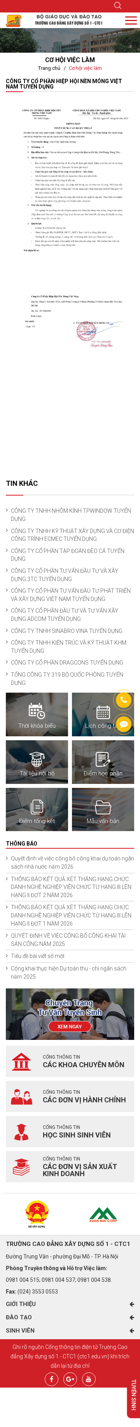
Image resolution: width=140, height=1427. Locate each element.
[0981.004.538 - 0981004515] (123, 700)
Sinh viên (20, 1330)
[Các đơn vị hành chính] (21, 1096)
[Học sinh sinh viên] (21, 1131)
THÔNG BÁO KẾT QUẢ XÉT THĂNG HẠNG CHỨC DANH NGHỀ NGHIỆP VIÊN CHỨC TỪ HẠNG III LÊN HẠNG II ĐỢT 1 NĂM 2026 (71, 915)
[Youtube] (88, 1378)
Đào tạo (19, 1317)
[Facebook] (51, 1378)
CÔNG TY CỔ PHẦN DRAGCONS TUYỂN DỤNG (67, 662)
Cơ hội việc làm (85, 68)
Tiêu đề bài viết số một (38, 956)
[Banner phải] (70, 1014)
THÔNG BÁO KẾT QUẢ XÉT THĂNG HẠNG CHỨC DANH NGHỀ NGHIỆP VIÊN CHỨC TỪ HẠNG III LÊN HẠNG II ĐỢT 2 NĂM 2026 (71, 887)
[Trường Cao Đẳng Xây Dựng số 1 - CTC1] (13, 20)
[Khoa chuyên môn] (21, 1061)
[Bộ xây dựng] (37, 1214)
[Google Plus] (70, 1378)
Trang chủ (49, 68)
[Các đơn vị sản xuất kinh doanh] (21, 1167)
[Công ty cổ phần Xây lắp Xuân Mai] (103, 1214)
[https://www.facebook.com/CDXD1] (123, 724)
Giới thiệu (21, 1304)
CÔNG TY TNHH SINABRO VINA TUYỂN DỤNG (66, 631)
